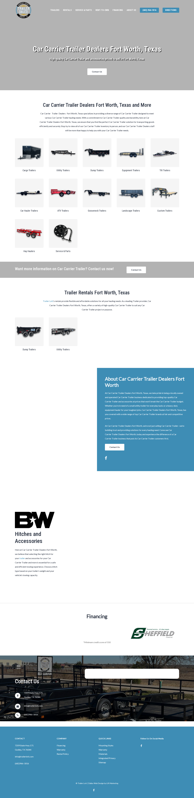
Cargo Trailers (29, 170)
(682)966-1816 (31, 714)
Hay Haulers (29, 251)
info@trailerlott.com (33, 705)
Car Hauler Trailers (29, 210)
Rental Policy (63, 754)
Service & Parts (63, 251)
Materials (103, 754)
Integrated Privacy (107, 758)
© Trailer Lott (81, 783)
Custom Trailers (164, 210)
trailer (22, 558)
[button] (97, 71)
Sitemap (102, 762)
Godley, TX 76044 (23, 749)
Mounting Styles (106, 745)
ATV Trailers (63, 210)
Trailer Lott (48, 301)
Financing (61, 745)
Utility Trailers (63, 170)
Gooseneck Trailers (97, 210)
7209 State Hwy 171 (24, 745)
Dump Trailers (97, 170)
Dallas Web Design (96, 783)
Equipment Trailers (131, 170)
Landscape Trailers (131, 210)
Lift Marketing (112, 783)
